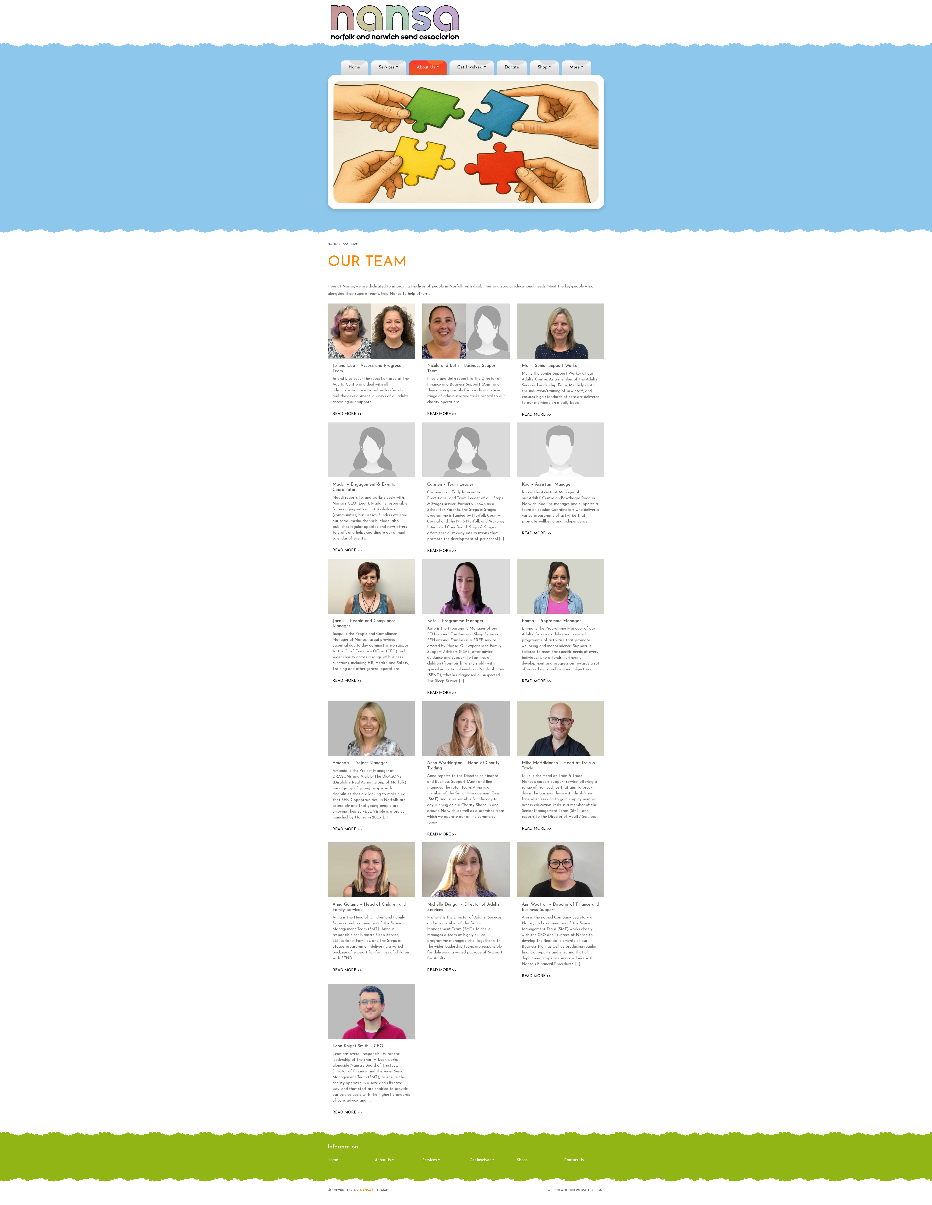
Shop (542, 67)
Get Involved (470, 67)
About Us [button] (383, 1160)
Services (387, 67)
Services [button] (429, 1160)
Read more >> (347, 414)
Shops (522, 1160)
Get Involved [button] (480, 1160)
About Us (426, 67)
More (574, 67)
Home (354, 67)
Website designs (590, 1190)
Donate (512, 67)
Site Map (381, 1190)
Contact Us (574, 1160)
